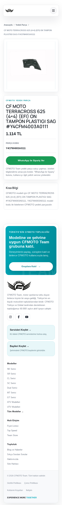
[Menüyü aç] (53, 10)
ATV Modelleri (13, 402)
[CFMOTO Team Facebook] (18, 317)
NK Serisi (11, 369)
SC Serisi (11, 383)
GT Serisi (11, 397)
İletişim (29, 490)
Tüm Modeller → (15, 411)
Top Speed (12, 430)
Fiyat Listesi (12, 426)
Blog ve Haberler (14, 450)
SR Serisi (11, 374)
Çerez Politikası (31, 483)
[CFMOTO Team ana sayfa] (19, 285)
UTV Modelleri (13, 407)
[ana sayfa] (26, 11)
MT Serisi (11, 392)
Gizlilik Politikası (14, 483)
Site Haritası (13, 464)
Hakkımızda (12, 459)
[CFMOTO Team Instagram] (10, 317)
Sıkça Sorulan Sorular (17, 454)
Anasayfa (8, 25)
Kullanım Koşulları (15, 490)
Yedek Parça (21, 25)
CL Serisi (11, 378)
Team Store (12, 435)
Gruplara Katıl (31, 266)
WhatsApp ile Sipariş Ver (31, 160)
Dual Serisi (12, 388)
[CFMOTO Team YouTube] (26, 317)
